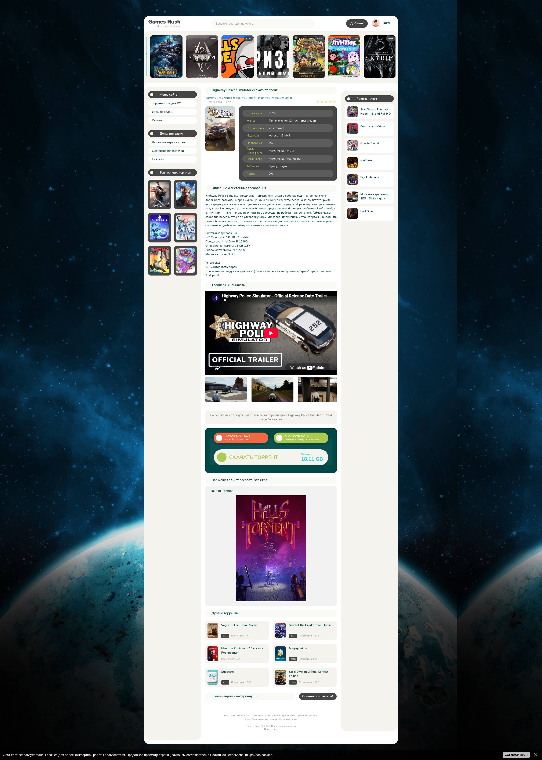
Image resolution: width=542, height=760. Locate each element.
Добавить (357, 23)
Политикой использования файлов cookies (241, 755)
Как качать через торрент (169, 142)
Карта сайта (271, 729)
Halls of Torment (222, 491)
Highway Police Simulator (275, 98)
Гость (386, 23)
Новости (158, 159)
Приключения (278, 121)
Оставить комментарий (317, 696)
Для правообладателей (168, 151)
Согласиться (516, 754)
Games (164, 22)
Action (311, 121)
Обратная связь (288, 719)
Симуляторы (297, 121)
